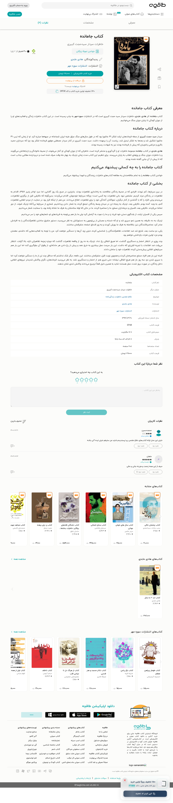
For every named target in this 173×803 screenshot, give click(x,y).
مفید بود (155, 446)
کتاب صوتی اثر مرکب (75, 758)
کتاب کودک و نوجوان (51, 762)
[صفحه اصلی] (157, 5)
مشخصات (88, 23)
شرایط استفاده (116, 778)
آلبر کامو (33, 736)
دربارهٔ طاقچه (102, 736)
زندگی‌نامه (110, 297)
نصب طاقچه (14, 14)
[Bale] (50, 771)
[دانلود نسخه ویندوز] (55, 715)
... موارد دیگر (31, 715)
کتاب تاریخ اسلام (53, 758)
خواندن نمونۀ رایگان (85, 51)
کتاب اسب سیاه (77, 740)
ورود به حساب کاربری (18, 5)
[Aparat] (23, 771)
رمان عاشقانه (54, 732)
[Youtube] (39, 771)
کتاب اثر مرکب (78, 745)
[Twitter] (28, 771)
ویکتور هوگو (31, 762)
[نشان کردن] (159, 87)
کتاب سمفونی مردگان (75, 749)
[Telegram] (45, 771)
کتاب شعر (55, 749)
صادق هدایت (31, 732)
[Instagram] (17, 771)
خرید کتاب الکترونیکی (75, 73)
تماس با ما (103, 732)
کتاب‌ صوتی (55, 736)
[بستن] (124, 780)
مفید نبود (140, 446)
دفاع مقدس (127, 297)
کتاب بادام (80, 732)
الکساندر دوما (31, 753)
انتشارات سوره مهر (124, 311)
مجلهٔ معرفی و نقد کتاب (98, 762)
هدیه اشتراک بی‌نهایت (98, 758)
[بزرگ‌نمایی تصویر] (117, 87)
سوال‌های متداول (101, 740)
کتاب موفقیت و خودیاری (49, 753)
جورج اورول (32, 749)
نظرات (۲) (43, 23)
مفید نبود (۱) (140, 472)
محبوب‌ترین (16, 421)
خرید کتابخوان (102, 749)
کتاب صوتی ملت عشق (75, 753)
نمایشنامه (56, 740)
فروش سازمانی (101, 745)
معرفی (132, 23)
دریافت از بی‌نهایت (73, 80)
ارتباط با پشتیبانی (83, 778)
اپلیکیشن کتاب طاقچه (98, 753)
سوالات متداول (100, 778)
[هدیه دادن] (159, 78)
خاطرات (118, 297)
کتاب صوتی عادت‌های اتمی (73, 762)
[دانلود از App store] (79, 715)
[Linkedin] (34, 771)
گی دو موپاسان (30, 745)
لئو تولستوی (31, 758)
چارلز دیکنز (32, 740)
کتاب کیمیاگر (78, 736)
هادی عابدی (127, 304)
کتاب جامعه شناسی (51, 745)
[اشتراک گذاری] (159, 69)
